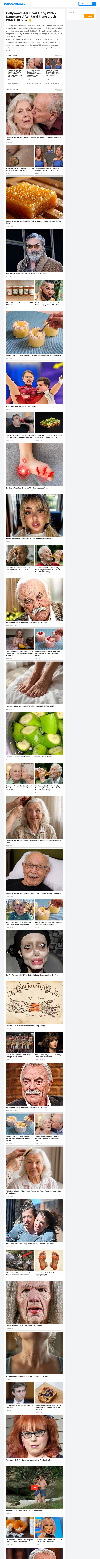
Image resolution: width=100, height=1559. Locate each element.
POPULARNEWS (14, 4)
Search (71, 12)
